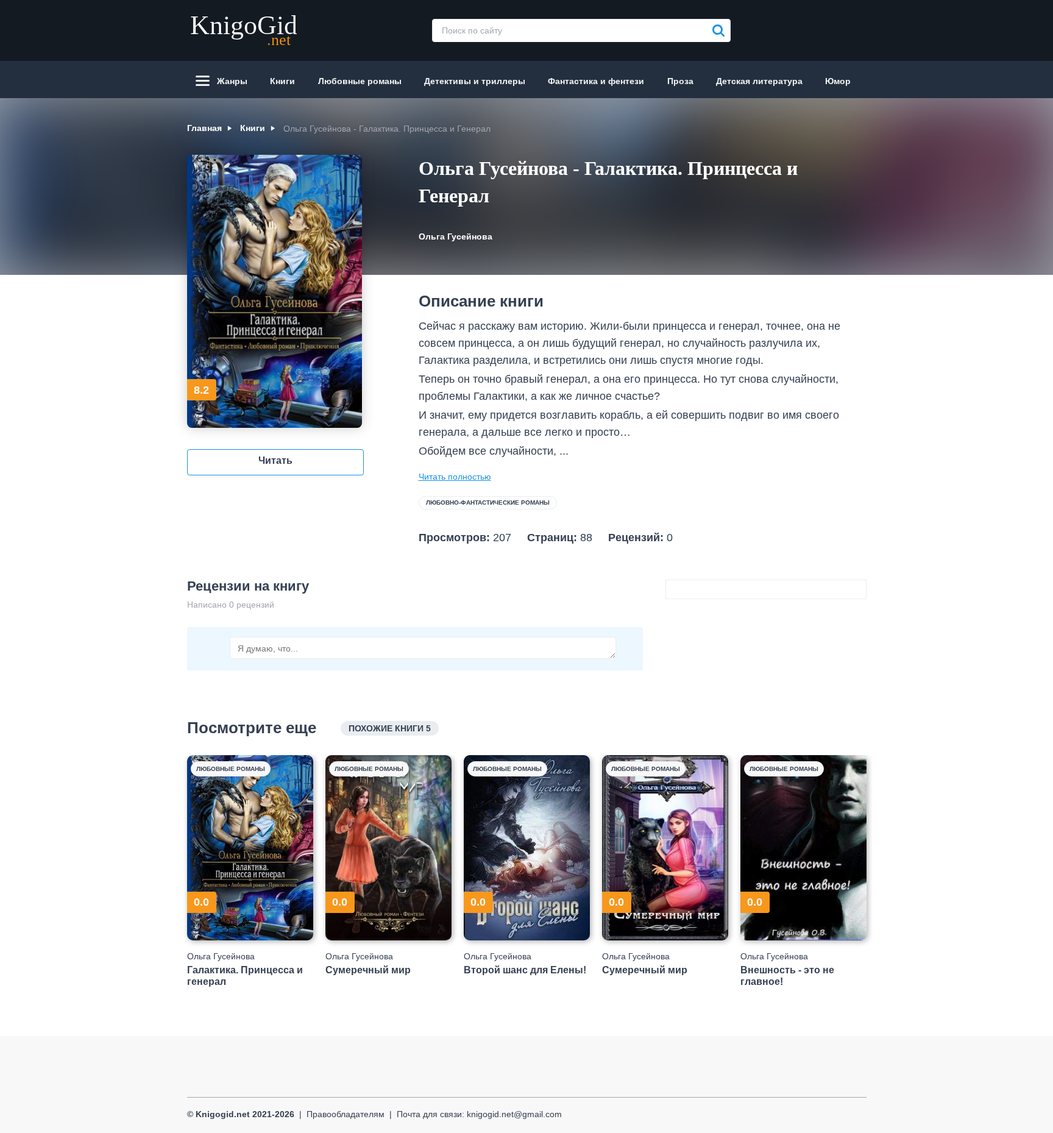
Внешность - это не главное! (787, 976)
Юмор (838, 81)
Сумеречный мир (368, 970)
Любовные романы (360, 81)
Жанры (232, 81)
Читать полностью (455, 476)
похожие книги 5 (390, 728)
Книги (282, 81)
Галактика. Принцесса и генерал (245, 976)
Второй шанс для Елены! (525, 970)
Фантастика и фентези (596, 81)
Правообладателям (346, 1114)
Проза (680, 81)
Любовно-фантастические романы (488, 502)
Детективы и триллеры (474, 81)
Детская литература (759, 81)
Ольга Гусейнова (455, 236)
